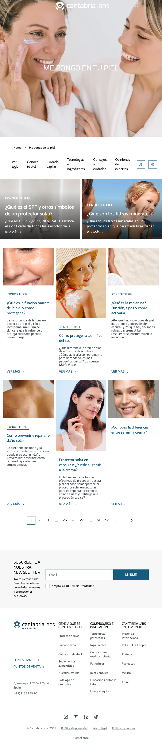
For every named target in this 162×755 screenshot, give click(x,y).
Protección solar (68, 636)
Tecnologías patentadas (97, 636)
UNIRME (131, 574)
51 (99, 520)
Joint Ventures (99, 673)
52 (107, 520)
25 (65, 520)
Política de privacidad (74, 728)
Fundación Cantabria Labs (103, 682)
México (126, 673)
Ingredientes (98, 645)
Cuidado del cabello (71, 654)
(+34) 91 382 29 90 (26, 693)
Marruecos (128, 663)
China (126, 682)
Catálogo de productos (66, 682)
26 (74, 520)
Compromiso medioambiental (100, 654)
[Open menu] (26, 6)
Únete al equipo (100, 691)
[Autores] (141, 164)
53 (115, 520)
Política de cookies (123, 728)
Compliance (81, 738)
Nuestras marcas (68, 673)
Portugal (127, 654)
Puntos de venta (27, 666)
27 (82, 520)
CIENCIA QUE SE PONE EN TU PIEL (70, 625)
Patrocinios (97, 663)
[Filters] (152, 164)
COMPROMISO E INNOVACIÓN (101, 625)
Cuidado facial (67, 645)
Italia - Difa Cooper (134, 645)
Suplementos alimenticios (67, 663)
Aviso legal (100, 728)
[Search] (137, 6)
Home (18, 147)
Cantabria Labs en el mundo (134, 625)
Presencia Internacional (130, 636)
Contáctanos (24, 660)
